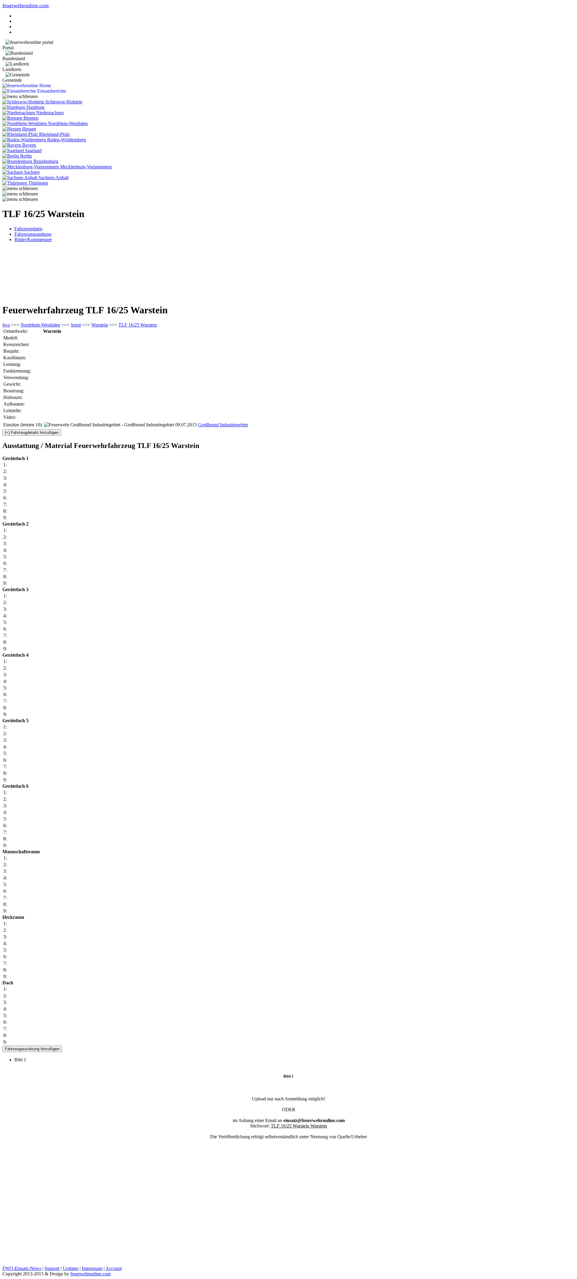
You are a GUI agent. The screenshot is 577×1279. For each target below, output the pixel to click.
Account (113, 1268)
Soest (76, 324)
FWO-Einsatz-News (21, 1268)
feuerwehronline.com (25, 5)
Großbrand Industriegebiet (223, 424)
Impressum (92, 1268)
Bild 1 (22, 1059)
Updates (70, 1268)
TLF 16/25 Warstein (137, 324)
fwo (6, 324)
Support (52, 1268)
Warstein (99, 324)
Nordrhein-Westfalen (40, 324)
